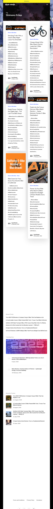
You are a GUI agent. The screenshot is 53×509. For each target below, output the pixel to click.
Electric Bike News (12, 32)
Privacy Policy (30, 500)
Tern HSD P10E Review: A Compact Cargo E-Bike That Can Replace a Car (25, 317)
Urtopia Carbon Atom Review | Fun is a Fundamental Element (21, 328)
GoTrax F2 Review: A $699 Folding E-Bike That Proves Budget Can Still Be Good (26, 330)
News (18, 175)
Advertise (26, 1)
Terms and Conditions (18, 500)
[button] (47, 4)
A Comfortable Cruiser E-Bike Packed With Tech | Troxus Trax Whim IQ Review (26, 320)
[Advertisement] (26, 254)
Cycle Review (14, 77)
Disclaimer (39, 500)
